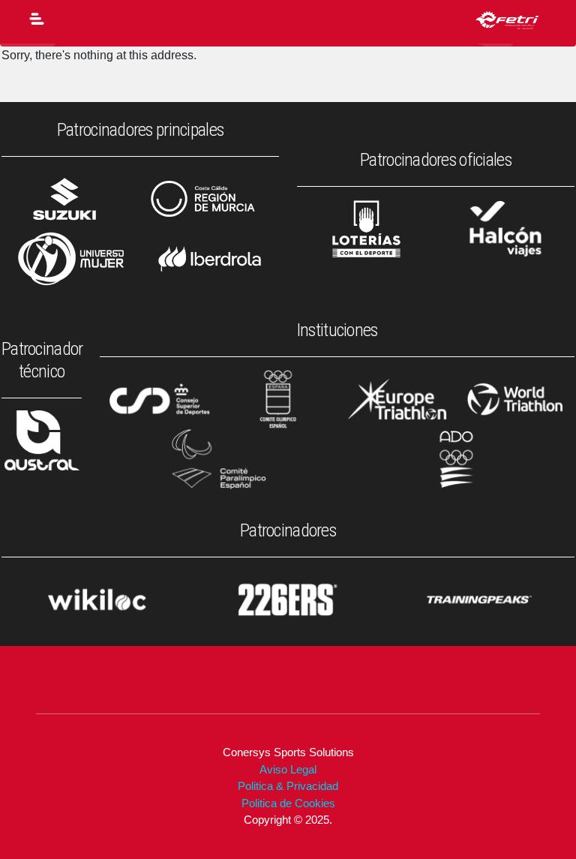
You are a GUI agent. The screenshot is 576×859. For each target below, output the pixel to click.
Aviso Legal (288, 769)
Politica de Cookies (288, 803)
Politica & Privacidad (288, 785)
